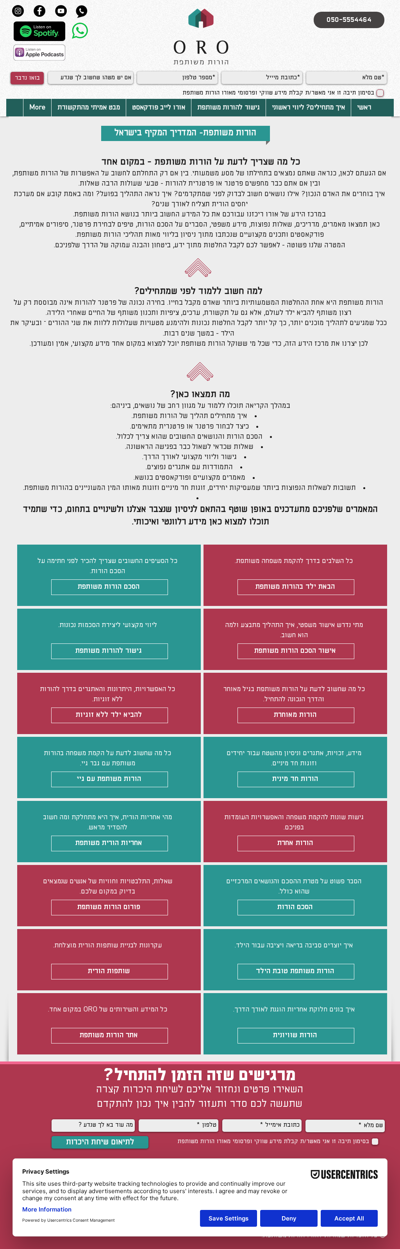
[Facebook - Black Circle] (39, 11)
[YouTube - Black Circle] (61, 11)
